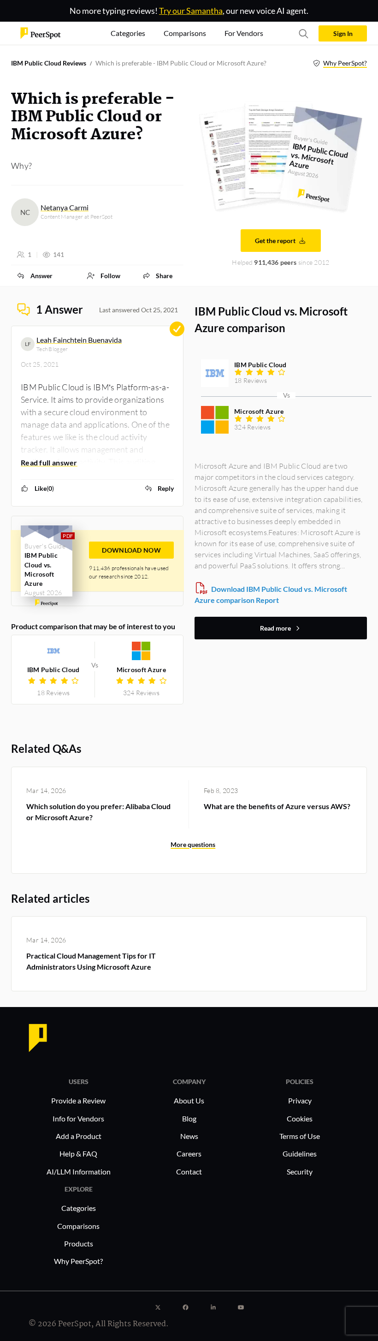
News (189, 1136)
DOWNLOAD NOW (131, 550)
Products (78, 1243)
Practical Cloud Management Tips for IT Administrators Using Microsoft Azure (91, 961)
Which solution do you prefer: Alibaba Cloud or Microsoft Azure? (98, 812)
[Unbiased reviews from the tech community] (41, 32)
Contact (189, 1171)
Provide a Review (78, 1100)
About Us (189, 1100)
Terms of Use (299, 1136)
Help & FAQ (78, 1153)
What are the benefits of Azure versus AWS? (277, 806)
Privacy (300, 1100)
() (44, 488)
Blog (189, 1118)
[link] (34, 275)
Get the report (275, 240)
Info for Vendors (78, 1118)
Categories (78, 1208)
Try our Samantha (191, 11)
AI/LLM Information (79, 1171)
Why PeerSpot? (345, 63)
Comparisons (78, 1226)
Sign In (343, 33)
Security (300, 1171)
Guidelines (300, 1153)
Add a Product (78, 1136)
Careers (189, 1153)
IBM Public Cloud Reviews (48, 63)
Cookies (300, 1118)
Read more (275, 628)
